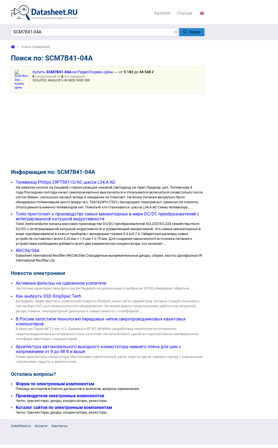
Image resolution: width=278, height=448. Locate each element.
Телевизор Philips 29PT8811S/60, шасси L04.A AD (65, 182)
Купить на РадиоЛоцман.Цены (73, 72)
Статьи (184, 13)
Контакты (60, 426)
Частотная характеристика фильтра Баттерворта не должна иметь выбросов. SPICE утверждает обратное (102, 288)
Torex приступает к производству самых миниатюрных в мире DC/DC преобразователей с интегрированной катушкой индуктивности (107, 216)
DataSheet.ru (21, 426)
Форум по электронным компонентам (55, 383)
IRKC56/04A (27, 250)
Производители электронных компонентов (60, 395)
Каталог (162, 13)
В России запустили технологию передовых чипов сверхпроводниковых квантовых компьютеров (101, 321)
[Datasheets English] (202, 13)
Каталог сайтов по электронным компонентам (64, 407)
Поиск (194, 32)
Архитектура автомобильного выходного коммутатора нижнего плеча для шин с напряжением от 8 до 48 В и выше (98, 349)
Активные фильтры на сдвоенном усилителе (61, 283)
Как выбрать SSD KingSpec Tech (48, 296)
